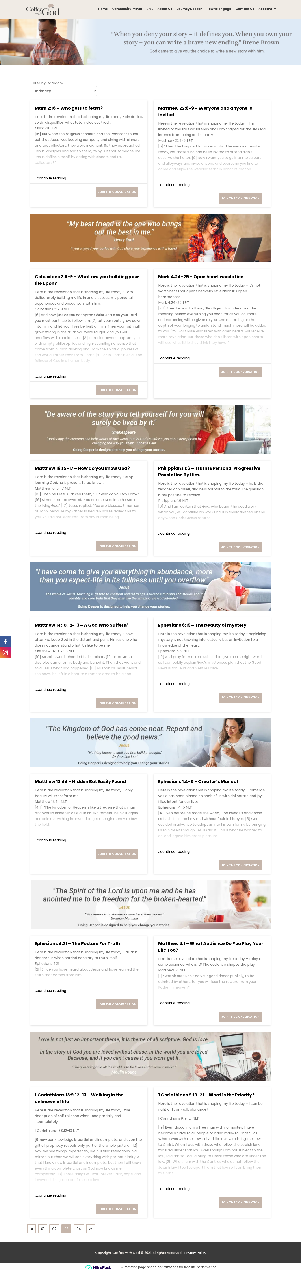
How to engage (218, 9)
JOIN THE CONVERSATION (117, 192)
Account (265, 9)
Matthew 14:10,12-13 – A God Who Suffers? (81, 625)
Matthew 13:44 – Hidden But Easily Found (80, 781)
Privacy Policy (195, 1252)
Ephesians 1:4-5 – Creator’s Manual (198, 781)
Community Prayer (127, 9)
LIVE (150, 9)
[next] (90, 1228)
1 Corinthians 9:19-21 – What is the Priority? (206, 1095)
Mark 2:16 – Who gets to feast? (69, 108)
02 (54, 1229)
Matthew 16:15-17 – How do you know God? (82, 468)
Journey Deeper (189, 9)
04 (78, 1229)
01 (42, 1229)
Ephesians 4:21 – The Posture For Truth (77, 943)
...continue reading (50, 178)
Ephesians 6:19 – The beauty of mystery (202, 625)
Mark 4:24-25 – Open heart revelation (200, 277)
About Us (164, 9)
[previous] (31, 1228)
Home (103, 9)
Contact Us (245, 9)
